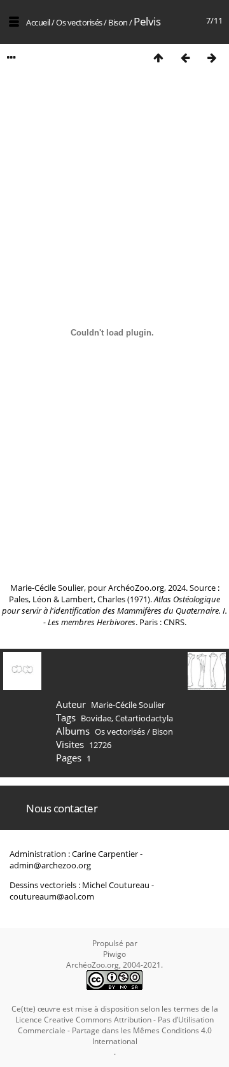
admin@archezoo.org (50, 865)
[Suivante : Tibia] (211, 57)
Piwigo (114, 954)
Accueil (38, 22)
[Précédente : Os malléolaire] (185, 57)
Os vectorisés (79, 22)
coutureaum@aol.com (52, 896)
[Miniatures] (158, 57)
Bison (118, 22)
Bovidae (96, 718)
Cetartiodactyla (144, 718)
